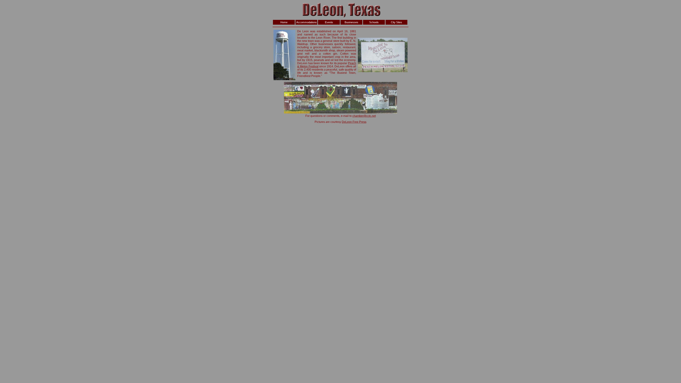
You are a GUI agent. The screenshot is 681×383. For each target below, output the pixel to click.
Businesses (351, 22)
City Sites (396, 22)
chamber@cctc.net (364, 115)
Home (283, 22)
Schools (374, 22)
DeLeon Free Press (354, 121)
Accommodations (306, 22)
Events (329, 22)
